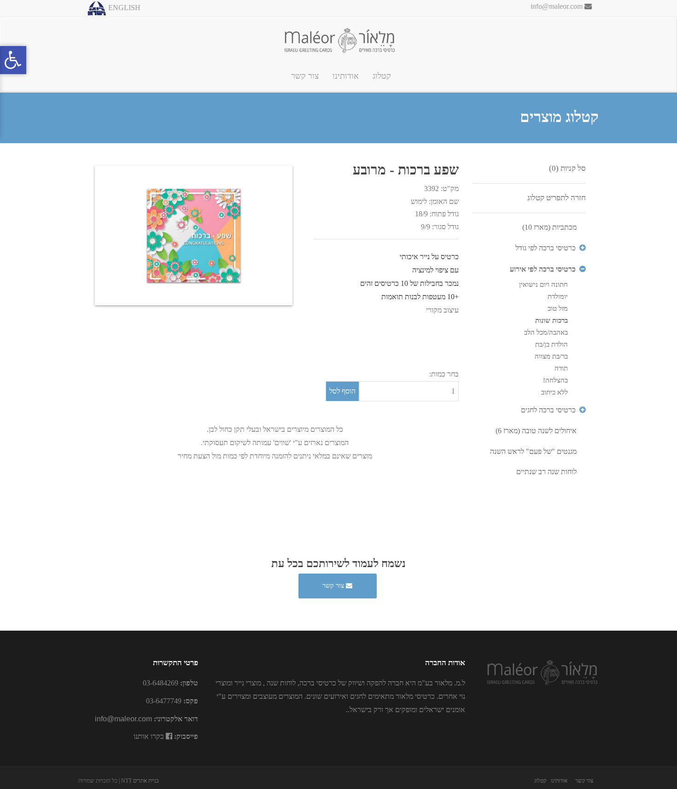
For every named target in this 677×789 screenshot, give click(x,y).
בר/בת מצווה (551, 356)
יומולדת (558, 296)
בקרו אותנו (150, 736)
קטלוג (382, 76)
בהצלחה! (555, 380)
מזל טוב (558, 308)
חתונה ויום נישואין (543, 284)
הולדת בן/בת (551, 344)
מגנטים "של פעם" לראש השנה (533, 451)
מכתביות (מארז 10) (549, 227)
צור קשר (305, 76)
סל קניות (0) (567, 168)
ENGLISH (124, 8)
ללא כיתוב (554, 392)
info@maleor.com (557, 6)
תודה (561, 368)
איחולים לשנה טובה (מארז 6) (536, 431)
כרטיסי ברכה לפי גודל (545, 248)
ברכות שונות (551, 320)
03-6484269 (160, 683)
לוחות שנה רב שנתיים (546, 472)
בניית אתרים (146, 780)
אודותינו (346, 76)
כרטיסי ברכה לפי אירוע (543, 269)
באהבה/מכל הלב (546, 332)
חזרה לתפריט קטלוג (556, 197)
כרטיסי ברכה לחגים (548, 410)
